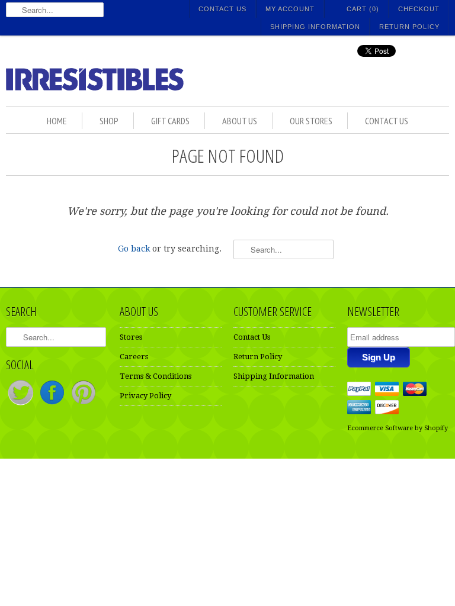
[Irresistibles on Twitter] (21, 404)
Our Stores (311, 121)
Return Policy (409, 26)
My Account (290, 8)
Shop (109, 121)
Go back (134, 248)
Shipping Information (315, 26)
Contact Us (222, 8)
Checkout (419, 8)
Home (57, 121)
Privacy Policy (145, 395)
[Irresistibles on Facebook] (53, 404)
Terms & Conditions (155, 376)
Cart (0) (363, 8)
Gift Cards (170, 121)
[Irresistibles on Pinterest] (83, 404)
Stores (131, 337)
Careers (134, 356)
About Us (239, 121)
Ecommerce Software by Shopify (397, 428)
